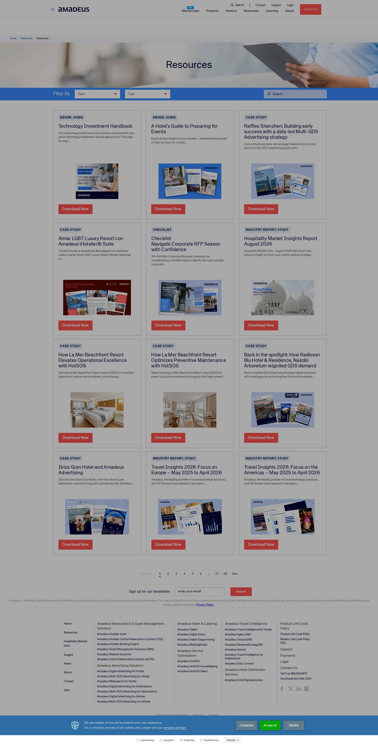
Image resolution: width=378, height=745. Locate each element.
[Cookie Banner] (189, 730)
